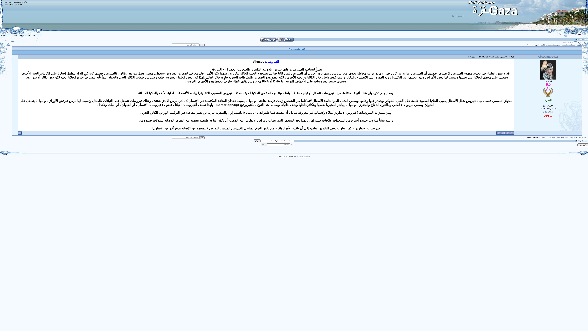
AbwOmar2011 (548, 56)
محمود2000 (573, 42)
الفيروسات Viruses (533, 45)
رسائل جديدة (37, 35)
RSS (6, 4)
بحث (8, 35)
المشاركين (27, 35)
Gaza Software (304, 156)
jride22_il (566, 42)
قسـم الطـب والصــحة (568, 45)
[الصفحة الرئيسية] (500, 133)
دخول (454, 16)
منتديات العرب (581, 45)
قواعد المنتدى (17, 35)
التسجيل (460, 16)
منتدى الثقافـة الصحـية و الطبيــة (550, 45)
